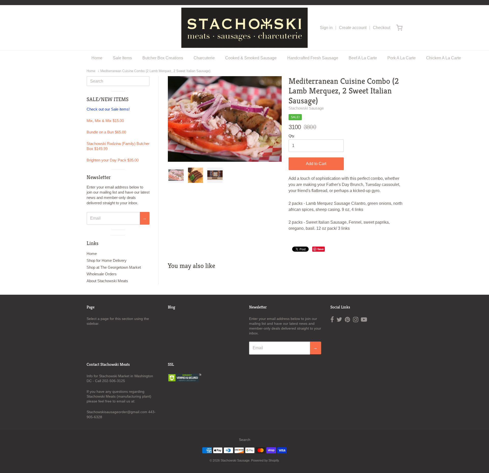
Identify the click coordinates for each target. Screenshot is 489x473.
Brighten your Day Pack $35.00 (113, 160)
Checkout (381, 27)
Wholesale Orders (102, 274)
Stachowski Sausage (306, 108)
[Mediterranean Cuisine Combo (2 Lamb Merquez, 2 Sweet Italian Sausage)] (176, 175)
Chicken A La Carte (443, 58)
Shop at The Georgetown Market (114, 267)
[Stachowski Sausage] (244, 28)
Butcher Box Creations (162, 58)
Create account (352, 27)
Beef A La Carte (363, 58)
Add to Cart (316, 163)
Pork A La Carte (401, 58)
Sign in (326, 27)
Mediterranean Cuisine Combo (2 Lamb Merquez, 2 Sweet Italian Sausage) (155, 71)
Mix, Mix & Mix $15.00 (105, 120)
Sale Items (122, 58)
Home (96, 58)
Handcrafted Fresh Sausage (312, 58)
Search (244, 440)
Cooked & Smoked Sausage (251, 58)
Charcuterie (204, 58)
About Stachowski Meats (107, 281)
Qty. (292, 136)
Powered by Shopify (265, 460)
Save (320, 249)
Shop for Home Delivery (107, 260)
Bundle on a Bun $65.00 (106, 132)
